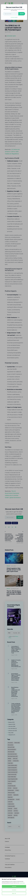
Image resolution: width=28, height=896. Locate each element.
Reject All (14, 893)
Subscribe (22, 14)
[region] (14, 886)
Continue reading (14, 17)
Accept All (14, 886)
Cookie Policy (22, 883)
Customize (14, 890)
